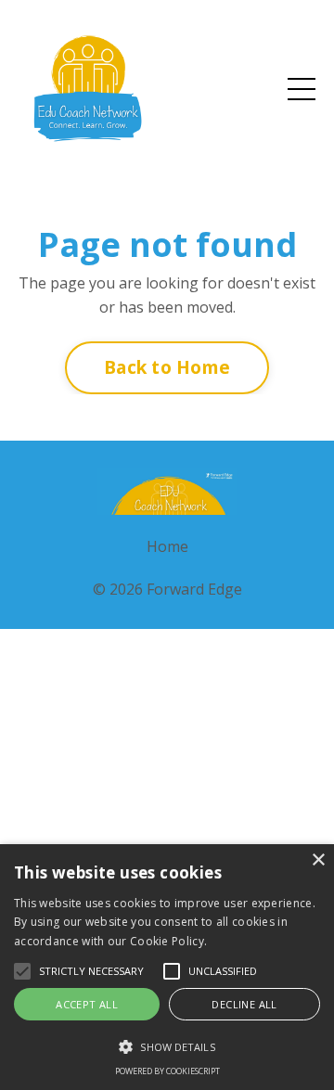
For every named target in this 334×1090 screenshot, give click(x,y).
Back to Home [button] (167, 366)
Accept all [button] (87, 1004)
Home (167, 546)
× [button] (318, 860)
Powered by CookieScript (167, 1071)
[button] (167, 1046)
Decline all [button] (244, 1004)
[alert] (167, 967)
